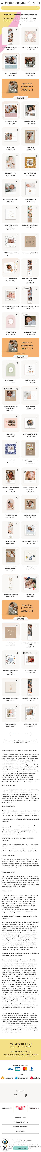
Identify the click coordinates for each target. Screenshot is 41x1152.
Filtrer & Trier (22, 1148)
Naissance (8, 741)
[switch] (5, 1148)
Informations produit (20, 1122)
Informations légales (20, 1127)
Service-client (20, 1118)
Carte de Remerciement (21, 741)
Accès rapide (20, 1131)
